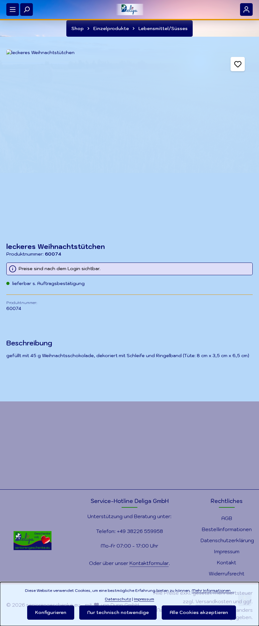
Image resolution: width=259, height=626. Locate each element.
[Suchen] (26, 9)
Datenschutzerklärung (227, 540)
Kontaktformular (149, 563)
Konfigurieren (50, 612)
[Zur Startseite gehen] (129, 9)
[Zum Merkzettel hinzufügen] (238, 64)
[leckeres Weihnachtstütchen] (129, 139)
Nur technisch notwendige (118, 612)
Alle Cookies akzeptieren (199, 612)
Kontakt (226, 562)
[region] (129, 139)
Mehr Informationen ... (213, 590)
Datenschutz (118, 598)
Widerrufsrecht (226, 573)
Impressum (226, 551)
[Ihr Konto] (246, 9)
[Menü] (12, 9)
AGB (226, 518)
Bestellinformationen (227, 529)
